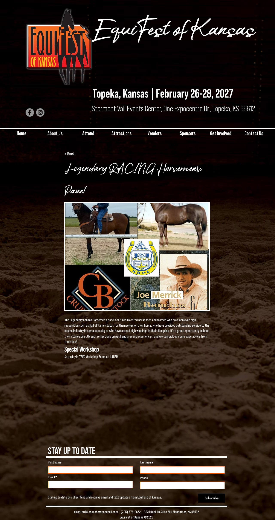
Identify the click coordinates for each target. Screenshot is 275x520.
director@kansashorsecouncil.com (96, 512)
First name (54, 462)
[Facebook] (30, 112)
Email (51, 477)
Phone (144, 478)
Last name (146, 462)
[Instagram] (40, 112)
